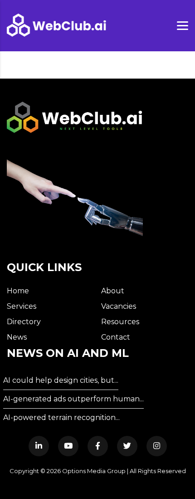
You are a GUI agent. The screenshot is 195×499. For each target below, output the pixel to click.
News (17, 337)
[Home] (57, 25)
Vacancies (118, 306)
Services (21, 306)
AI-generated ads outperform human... (73, 399)
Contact (115, 337)
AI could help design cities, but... (60, 380)
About (112, 291)
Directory (24, 321)
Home (18, 291)
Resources (120, 321)
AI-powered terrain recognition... (61, 417)
